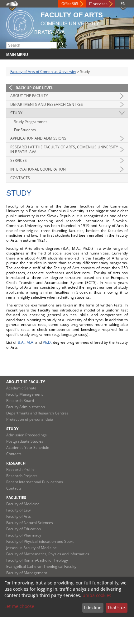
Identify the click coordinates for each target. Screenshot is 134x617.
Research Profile (20, 469)
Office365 (69, 3)
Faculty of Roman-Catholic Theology (37, 560)
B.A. (21, 342)
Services (18, 160)
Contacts (20, 177)
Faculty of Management (26, 572)
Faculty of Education (23, 529)
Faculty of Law (18, 510)
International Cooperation (38, 169)
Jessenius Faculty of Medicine (31, 547)
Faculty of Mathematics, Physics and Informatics (47, 554)
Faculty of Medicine (23, 503)
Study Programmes (30, 121)
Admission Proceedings (26, 435)
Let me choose (19, 606)
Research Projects (21, 475)
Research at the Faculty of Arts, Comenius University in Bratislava (64, 149)
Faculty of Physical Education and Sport (40, 541)
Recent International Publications (34, 482)
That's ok (116, 607)
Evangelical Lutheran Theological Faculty (41, 566)
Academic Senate (21, 388)
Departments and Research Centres (46, 104)
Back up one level (34, 87)
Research (16, 463)
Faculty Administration (25, 406)
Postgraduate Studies (24, 441)
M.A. (30, 342)
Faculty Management (24, 394)
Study (16, 113)
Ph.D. (47, 342)
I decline (93, 607)
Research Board (20, 400)
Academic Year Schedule (27, 447)
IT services (98, 3)
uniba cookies (97, 595)
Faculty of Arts (18, 516)
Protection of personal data (29, 419)
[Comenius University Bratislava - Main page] (20, 23)
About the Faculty (29, 95)
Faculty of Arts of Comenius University (43, 71)
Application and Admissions (38, 138)
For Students (25, 129)
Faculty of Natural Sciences (29, 522)
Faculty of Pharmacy (23, 535)
